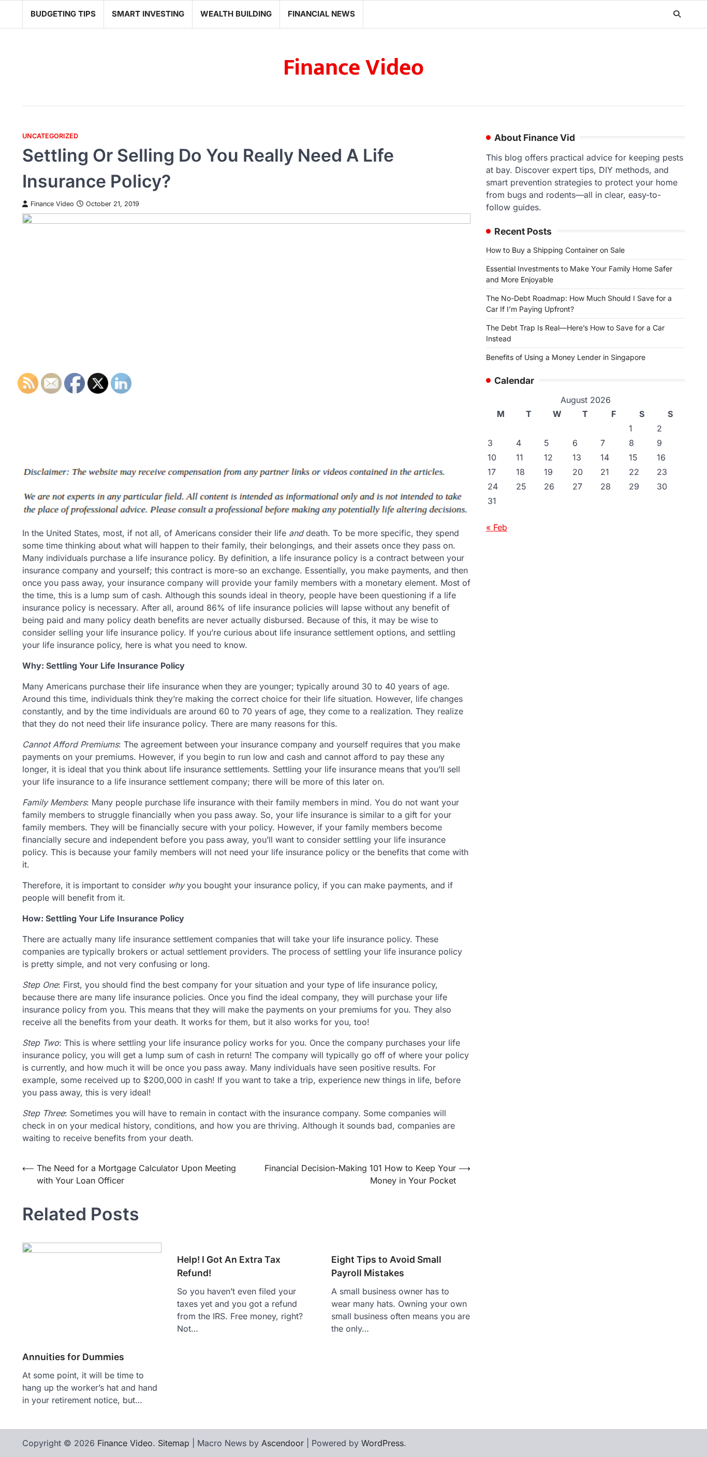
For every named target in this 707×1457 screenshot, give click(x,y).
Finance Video (353, 67)
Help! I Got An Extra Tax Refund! (229, 1266)
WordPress (382, 1443)
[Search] (677, 14)
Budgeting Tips (63, 14)
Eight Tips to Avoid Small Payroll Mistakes (386, 1266)
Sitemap (173, 1443)
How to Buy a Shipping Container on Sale (555, 250)
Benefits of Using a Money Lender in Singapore (565, 357)
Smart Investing (148, 14)
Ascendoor (282, 1443)
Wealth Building (236, 14)
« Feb (496, 527)
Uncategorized (50, 136)
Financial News (321, 14)
